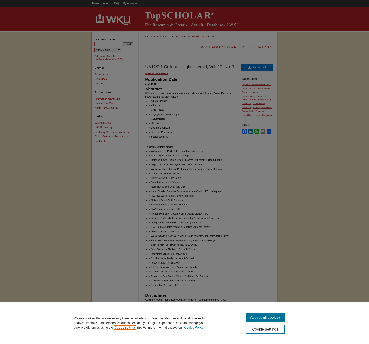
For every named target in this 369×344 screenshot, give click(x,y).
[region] (184, 323)
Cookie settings (125, 327)
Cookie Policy (193, 327)
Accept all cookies (265, 317)
